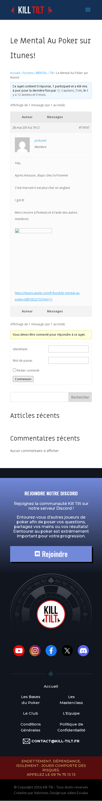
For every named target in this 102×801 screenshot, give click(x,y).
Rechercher (80, 397)
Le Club (30, 713)
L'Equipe (71, 713)
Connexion (23, 379)
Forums (28, 73)
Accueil (15, 73)
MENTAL (41, 73)
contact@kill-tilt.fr (55, 741)
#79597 (84, 127)
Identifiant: (20, 349)
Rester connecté (28, 370)
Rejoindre (54, 554)
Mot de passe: (23, 360)
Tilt (52, 73)
